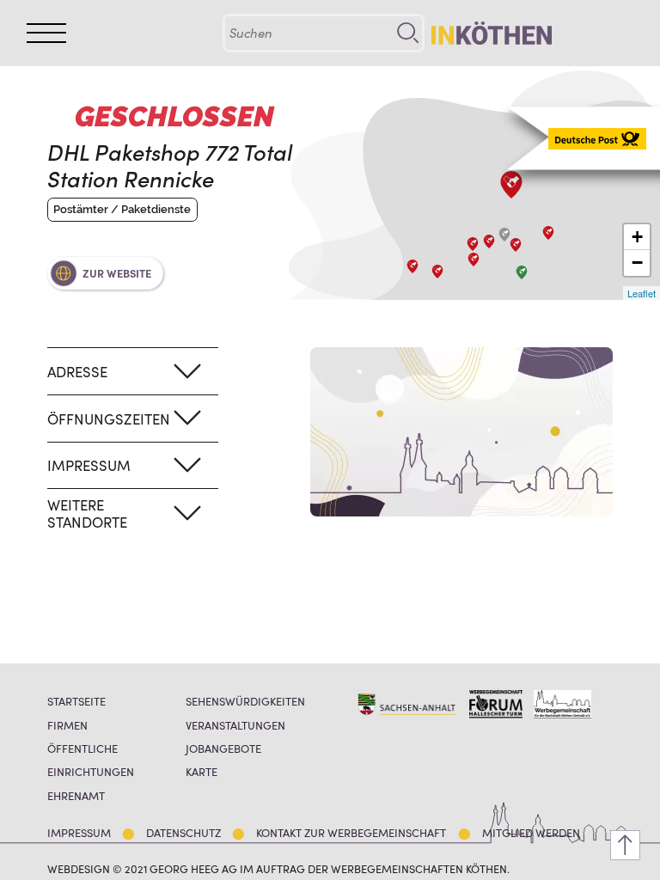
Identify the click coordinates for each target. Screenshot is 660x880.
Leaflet (641, 293)
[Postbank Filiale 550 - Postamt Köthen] (489, 241)
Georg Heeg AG (193, 868)
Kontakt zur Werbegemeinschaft (351, 832)
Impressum (79, 832)
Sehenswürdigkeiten (245, 701)
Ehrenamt (76, 795)
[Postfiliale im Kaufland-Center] (548, 233)
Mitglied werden (531, 832)
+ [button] (637, 237)
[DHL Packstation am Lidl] (522, 272)
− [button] (637, 262)
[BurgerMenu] (46, 33)
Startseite (76, 701)
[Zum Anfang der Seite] (625, 845)
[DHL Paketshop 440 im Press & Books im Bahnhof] (515, 245)
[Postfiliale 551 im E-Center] (412, 266)
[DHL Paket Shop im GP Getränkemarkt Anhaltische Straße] (437, 271)
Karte (201, 771)
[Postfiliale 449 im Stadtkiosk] (473, 244)
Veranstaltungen (235, 725)
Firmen (67, 725)
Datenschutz (183, 832)
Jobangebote (223, 748)
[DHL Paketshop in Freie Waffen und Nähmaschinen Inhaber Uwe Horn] (473, 259)
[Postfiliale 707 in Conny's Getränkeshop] (504, 234)
